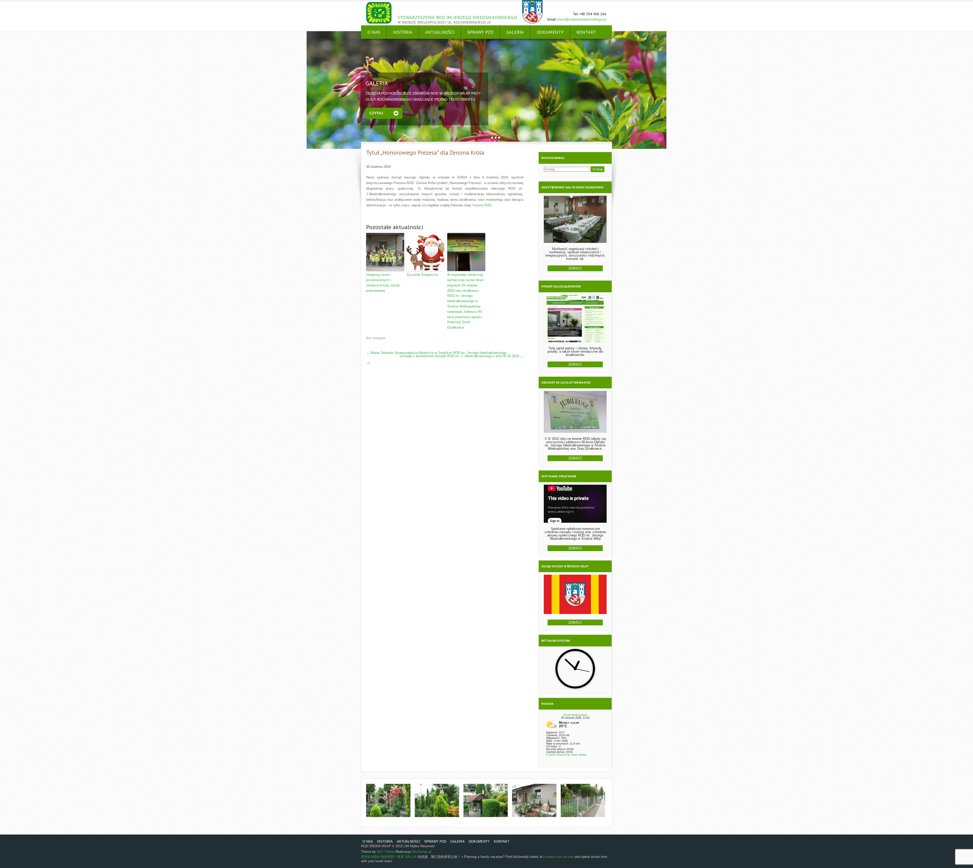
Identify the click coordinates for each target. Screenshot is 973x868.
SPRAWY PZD (480, 32)
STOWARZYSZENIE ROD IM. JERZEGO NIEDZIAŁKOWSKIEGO (457, 17)
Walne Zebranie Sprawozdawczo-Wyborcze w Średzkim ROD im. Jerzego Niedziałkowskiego (436, 353)
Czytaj (376, 113)
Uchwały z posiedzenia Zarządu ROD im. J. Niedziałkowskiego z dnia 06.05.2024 (461, 356)
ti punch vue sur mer (559, 857)
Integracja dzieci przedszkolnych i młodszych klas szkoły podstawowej (383, 282)
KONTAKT (586, 32)
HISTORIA (402, 32)
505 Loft (411, 857)
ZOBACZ (575, 268)
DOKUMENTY (550, 32)
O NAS (373, 32)
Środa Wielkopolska (575, 714)
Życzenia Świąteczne (422, 275)
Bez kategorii (375, 338)
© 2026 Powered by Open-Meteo (566, 754)
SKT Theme (386, 852)
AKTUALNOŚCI (439, 32)
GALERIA (515, 32)
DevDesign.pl (421, 852)
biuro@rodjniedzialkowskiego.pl (581, 19)
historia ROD (482, 205)
